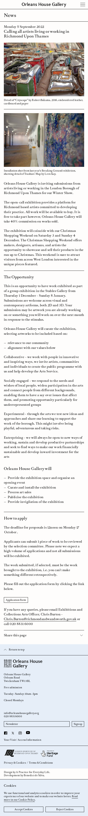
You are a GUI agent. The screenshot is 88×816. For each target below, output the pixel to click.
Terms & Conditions (41, 762)
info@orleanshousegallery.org (21, 713)
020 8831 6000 (13, 716)
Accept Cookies (24, 809)
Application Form (16, 600)
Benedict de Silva (34, 775)
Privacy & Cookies (15, 762)
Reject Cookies (64, 809)
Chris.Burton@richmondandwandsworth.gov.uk (40, 619)
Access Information (29, 740)
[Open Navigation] (82, 4)
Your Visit (10, 740)
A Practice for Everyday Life (32, 772)
